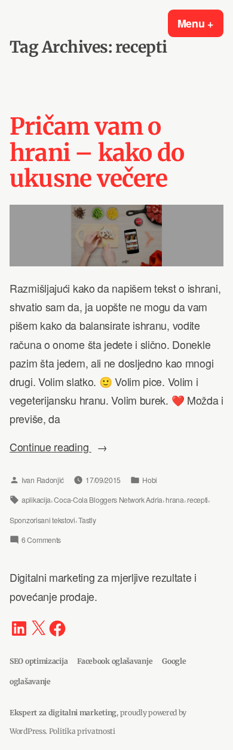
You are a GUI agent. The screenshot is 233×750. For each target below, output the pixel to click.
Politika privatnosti (82, 731)
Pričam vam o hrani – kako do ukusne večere (97, 153)
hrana (174, 499)
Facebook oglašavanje (114, 661)
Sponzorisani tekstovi (42, 520)
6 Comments (41, 541)
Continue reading (68, 447)
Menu (200, 23)
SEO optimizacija (39, 661)
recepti (197, 499)
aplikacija (36, 499)
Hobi (149, 480)
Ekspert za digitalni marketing (63, 712)
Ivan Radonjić (43, 480)
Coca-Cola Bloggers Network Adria (108, 499)
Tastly (87, 520)
